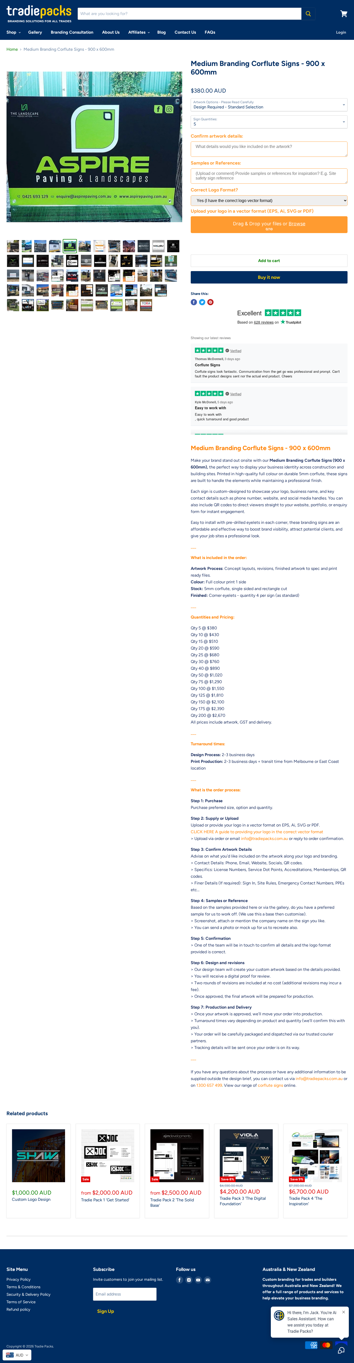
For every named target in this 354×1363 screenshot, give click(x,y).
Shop (11, 32)
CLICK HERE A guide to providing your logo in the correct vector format (257, 831)
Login (341, 32)
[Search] (308, 14)
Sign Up (105, 1311)
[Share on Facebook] (194, 302)
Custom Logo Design (31, 1199)
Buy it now (269, 277)
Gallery (35, 32)
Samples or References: (216, 163)
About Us (110, 32)
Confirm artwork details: (217, 136)
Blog (161, 32)
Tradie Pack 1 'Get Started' (105, 1199)
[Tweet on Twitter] (202, 302)
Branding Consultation (72, 32)
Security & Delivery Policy (28, 1294)
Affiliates (137, 32)
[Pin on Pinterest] (210, 302)
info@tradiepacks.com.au (264, 838)
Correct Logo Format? (214, 190)
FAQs (210, 32)
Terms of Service (21, 1302)
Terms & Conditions (23, 1287)
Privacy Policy (18, 1279)
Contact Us (185, 32)
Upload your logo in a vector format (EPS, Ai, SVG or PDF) (252, 211)
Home (12, 49)
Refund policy (18, 1309)
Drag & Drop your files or (269, 223)
